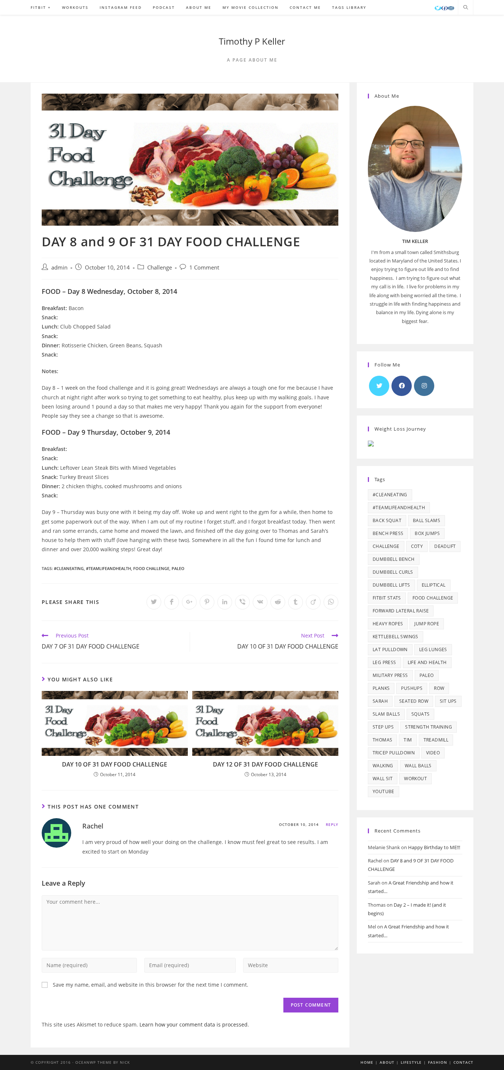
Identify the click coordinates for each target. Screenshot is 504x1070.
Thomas (382, 740)
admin (59, 267)
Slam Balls (386, 714)
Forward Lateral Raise (401, 611)
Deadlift (445, 546)
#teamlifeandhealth (108, 568)
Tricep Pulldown (394, 753)
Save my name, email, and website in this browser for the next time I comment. (150, 984)
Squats (420, 714)
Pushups (411, 688)
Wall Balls (418, 765)
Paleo (178, 568)
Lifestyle (411, 1062)
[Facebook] (444, 8)
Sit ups (448, 701)
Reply (332, 824)
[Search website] (465, 8)
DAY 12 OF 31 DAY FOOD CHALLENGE (265, 764)
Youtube (383, 791)
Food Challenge (151, 568)
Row (439, 688)
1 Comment (204, 267)
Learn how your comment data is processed (193, 1024)
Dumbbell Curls (393, 572)
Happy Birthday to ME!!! (434, 847)
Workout (415, 778)
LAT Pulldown (390, 649)
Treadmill (436, 740)
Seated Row (413, 701)
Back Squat (387, 520)
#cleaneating (69, 568)
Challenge (159, 267)
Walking (383, 765)
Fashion (437, 1062)
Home (366, 1062)
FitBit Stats (387, 598)
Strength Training (428, 727)
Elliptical (434, 585)
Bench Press (388, 533)
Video (433, 753)
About (387, 1062)
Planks (381, 688)
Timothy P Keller (252, 41)
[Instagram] (451, 8)
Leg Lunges (433, 649)
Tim (408, 740)
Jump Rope (426, 624)
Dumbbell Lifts (391, 585)
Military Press (390, 675)
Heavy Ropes (388, 624)
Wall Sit (383, 778)
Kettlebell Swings (395, 636)
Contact (463, 1062)
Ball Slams (426, 520)
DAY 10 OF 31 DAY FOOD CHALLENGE (114, 764)
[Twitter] (438, 8)
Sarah (380, 701)
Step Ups (383, 727)
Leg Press (384, 662)
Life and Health (427, 662)
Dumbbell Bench (394, 559)
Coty (417, 546)
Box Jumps (427, 533)
